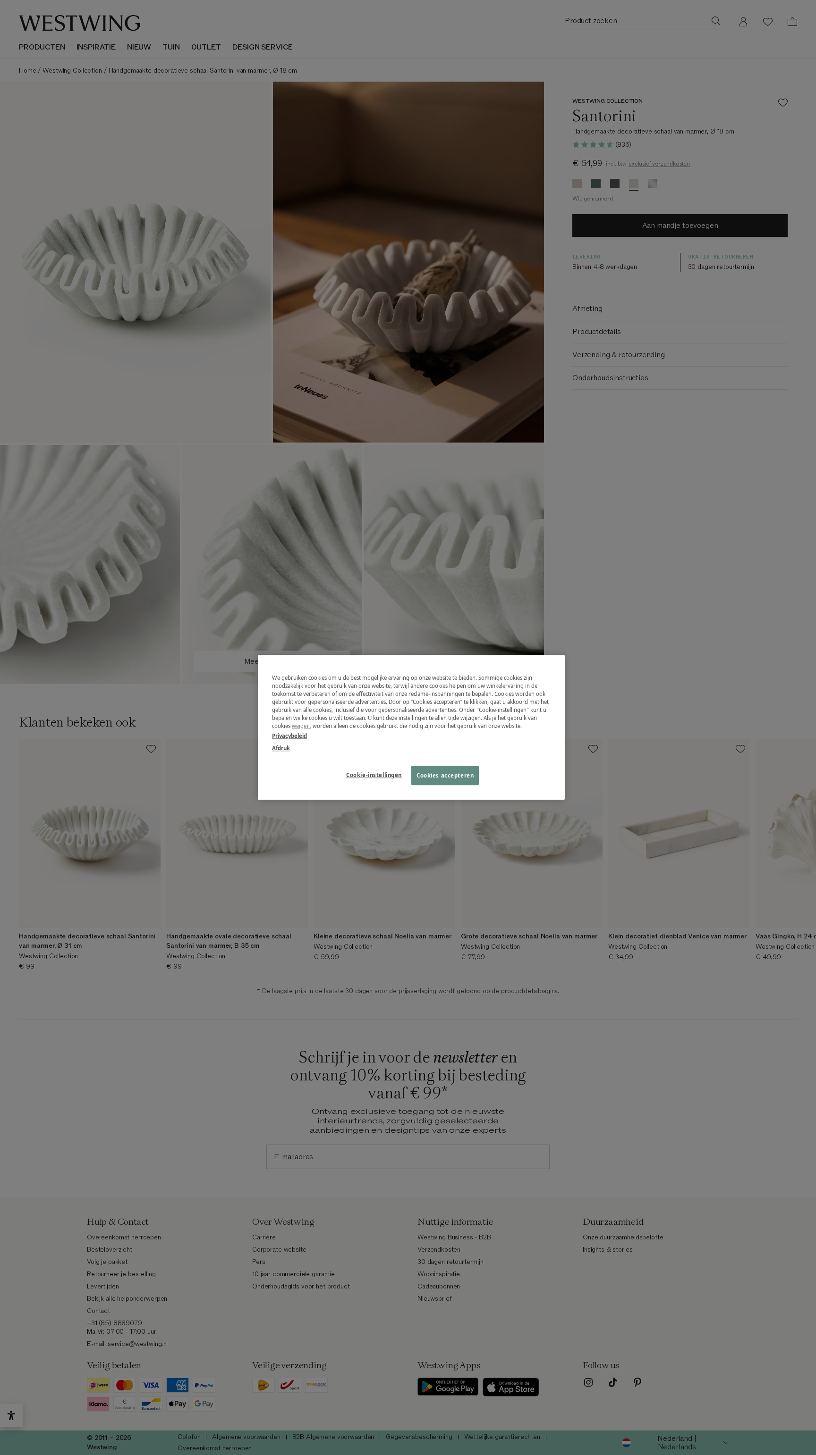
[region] (411, 727)
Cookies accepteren (445, 775)
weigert (301, 726)
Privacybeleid (289, 736)
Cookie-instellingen (374, 774)
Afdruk (281, 748)
